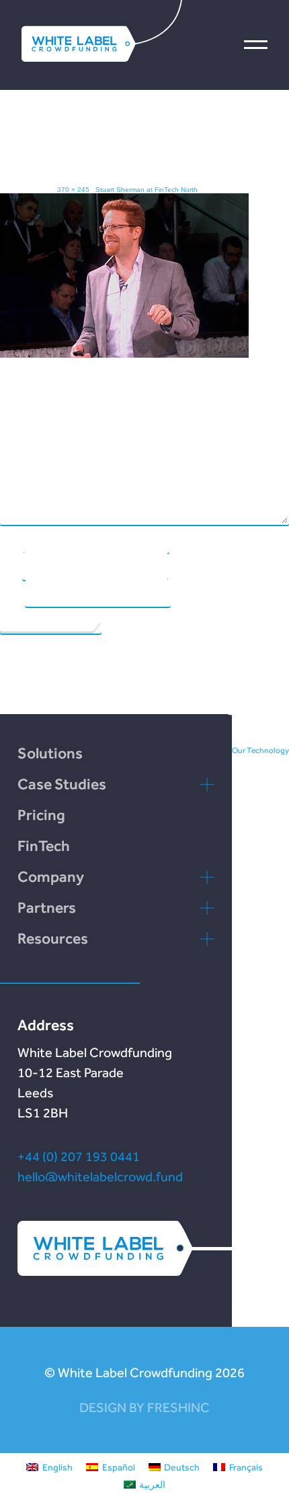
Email (10, 565)
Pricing (41, 814)
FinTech (43, 845)
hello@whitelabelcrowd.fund (100, 1176)
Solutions (50, 753)
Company (50, 876)
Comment (17, 430)
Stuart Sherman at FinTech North (146, 189)
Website (12, 592)
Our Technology (260, 750)
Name (11, 539)
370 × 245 (73, 189)
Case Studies (61, 784)
